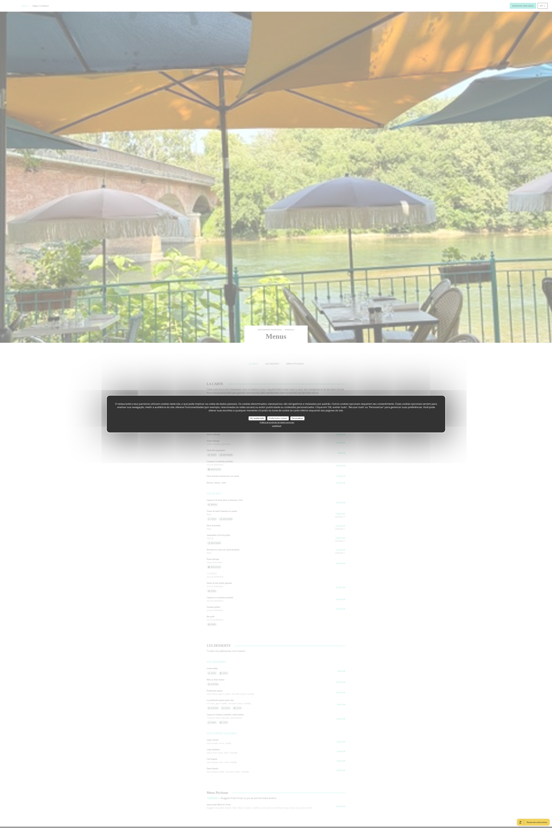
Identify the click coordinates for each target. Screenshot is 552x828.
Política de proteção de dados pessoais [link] (277, 422)
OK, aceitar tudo (257, 418)
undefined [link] (276, 425)
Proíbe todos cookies (278, 418)
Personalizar (297, 418)
